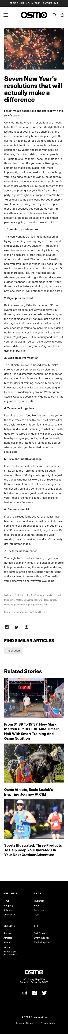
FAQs (6, 900)
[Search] (54, 15)
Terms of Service (25, 1023)
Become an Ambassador (10, 953)
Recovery (39, 910)
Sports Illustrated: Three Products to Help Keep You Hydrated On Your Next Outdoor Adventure (33, 850)
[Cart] (62, 15)
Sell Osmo (39, 933)
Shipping (8, 905)
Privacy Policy (47, 1023)
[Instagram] (24, 993)
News (6, 947)
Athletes (7, 937)
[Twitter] (44, 993)
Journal (7, 933)
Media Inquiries (42, 942)
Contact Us (9, 914)
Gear (36, 914)
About (6, 942)
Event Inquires (42, 937)
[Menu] (6, 15)
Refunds (8, 910)
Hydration (39, 900)
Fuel (36, 905)
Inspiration (13, 650)
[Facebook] (34, 993)
